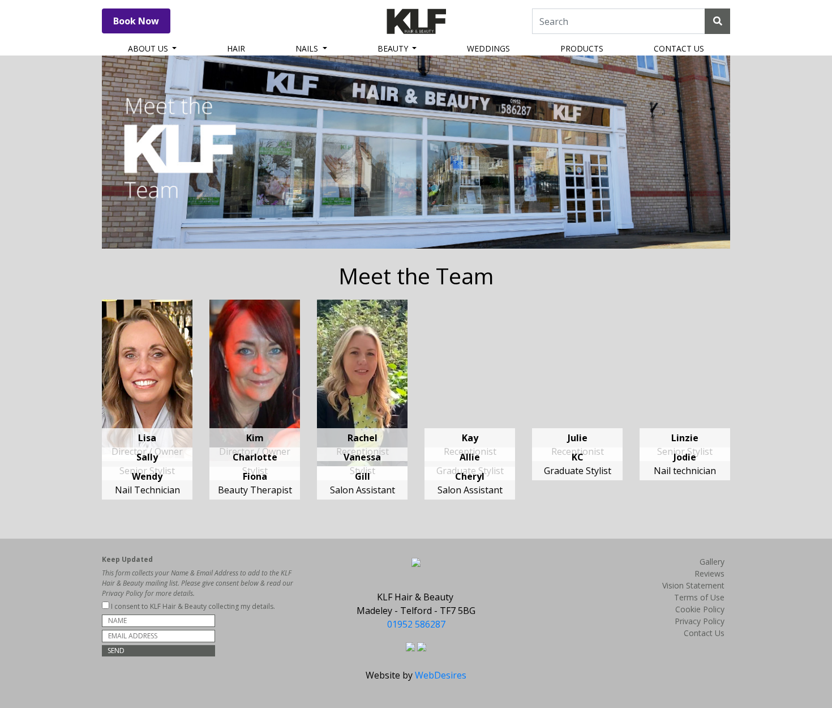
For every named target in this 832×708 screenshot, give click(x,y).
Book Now (136, 21)
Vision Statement (693, 585)
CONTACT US (679, 48)
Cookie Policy (699, 609)
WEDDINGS (488, 48)
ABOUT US (149, 48)
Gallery (712, 561)
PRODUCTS (581, 48)
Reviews (709, 573)
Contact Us (704, 633)
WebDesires (440, 675)
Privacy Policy (699, 621)
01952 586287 (416, 624)
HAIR (236, 48)
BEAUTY (394, 48)
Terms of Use (699, 597)
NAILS (307, 48)
